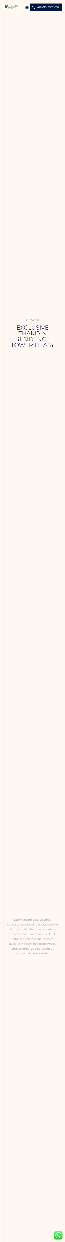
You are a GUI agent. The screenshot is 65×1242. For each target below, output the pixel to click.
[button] (27, 7)
